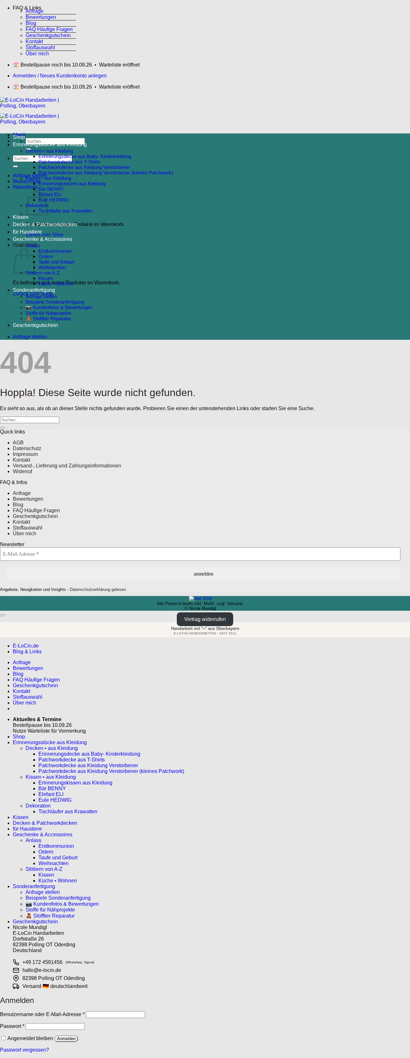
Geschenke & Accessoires (42, 239)
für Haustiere (27, 232)
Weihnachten (52, 267)
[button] (44, 6)
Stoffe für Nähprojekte (48, 313)
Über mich (37, 53)
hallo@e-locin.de (41, 970)
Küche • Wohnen (55, 283)
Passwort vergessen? (24, 1050)
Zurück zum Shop (44, 234)
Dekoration (38, 805)
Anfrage (35, 11)
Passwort (12, 1026)
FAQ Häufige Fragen (49, 29)
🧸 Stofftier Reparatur (48, 318)
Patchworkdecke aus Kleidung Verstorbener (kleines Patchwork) (105, 172)
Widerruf (22, 471)
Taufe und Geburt (56, 262)
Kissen (21, 217)
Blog (31, 23)
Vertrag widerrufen (205, 619)
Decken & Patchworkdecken (45, 224)
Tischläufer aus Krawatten (65, 210)
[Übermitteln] (15, 166)
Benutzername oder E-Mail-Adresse (42, 1014)
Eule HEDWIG (53, 200)
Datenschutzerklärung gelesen (98, 589)
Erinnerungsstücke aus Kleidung (50, 144)
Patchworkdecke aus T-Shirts (69, 161)
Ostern (45, 256)
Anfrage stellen (41, 296)
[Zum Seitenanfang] (2, 615)
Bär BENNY (51, 189)
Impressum (25, 454)
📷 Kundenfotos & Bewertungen (59, 307)
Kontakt (34, 41)
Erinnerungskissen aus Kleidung (72, 183)
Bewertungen (41, 17)
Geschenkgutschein (48, 35)
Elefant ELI (49, 194)
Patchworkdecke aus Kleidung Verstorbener (84, 167)
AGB (18, 442)
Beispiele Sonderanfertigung (55, 302)
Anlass (33, 245)
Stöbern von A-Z (43, 272)
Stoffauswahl (40, 47)
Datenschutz (27, 448)
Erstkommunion (55, 251)
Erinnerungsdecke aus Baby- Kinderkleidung (84, 156)
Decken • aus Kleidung (49, 151)
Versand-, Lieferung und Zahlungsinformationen (67, 465)
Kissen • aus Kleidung (48, 178)
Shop (19, 137)
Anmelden (66, 1038)
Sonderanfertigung (34, 290)
